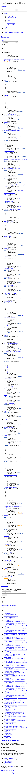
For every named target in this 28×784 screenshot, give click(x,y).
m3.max (5, 170)
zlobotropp (20, 233)
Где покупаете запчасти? (10, 114)
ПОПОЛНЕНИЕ (8, 576)
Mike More (20, 190)
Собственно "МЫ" (8, 221)
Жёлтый (6, 61)
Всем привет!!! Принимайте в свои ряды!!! (15, 184)
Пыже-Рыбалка (7, 460)
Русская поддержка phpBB (7, 770)
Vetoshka (6, 210)
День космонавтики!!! (9, 403)
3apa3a (19, 290)
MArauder (20, 166)
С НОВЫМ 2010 (8, 544)
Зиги (5, 132)
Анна (5, 517)
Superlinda (6, 361)
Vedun (19, 218)
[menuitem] (11, 16)
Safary (19, 384)
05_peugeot (6, 202)
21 (7, 372)
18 (7, 368)
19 (7, 369)
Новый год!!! (7, 256)
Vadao (5, 178)
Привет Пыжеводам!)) (9, 151)
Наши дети (6, 335)
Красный (6, 461)
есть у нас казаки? (8, 285)
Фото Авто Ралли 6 (8, 552)
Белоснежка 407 (8, 396)
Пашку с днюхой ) (8, 386)
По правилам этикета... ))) (10, 201)
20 (7, 370)
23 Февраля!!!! (7, 248)
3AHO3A (20, 533)
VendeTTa (6, 319)
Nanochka (6, 445)
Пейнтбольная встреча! (9, 193)
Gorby (19, 274)
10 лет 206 (6, 568)
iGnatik (6, 222)
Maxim (5, 302)
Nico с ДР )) (7, 435)
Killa (19, 400)
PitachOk (6, 380)
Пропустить (4, 6)
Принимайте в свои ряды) (10, 176)
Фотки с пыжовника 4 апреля (11, 527)
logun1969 (20, 245)
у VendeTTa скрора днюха (10, 475)
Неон (5, 344)
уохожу (5, 419)
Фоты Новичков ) (8, 325)
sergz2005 (6, 186)
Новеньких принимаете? (10, 359)
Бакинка (6, 237)
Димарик (6, 508)
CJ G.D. (20, 503)
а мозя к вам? (7, 515)
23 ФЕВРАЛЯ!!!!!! (8, 560)
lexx (5, 250)
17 (7, 366)
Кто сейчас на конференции (10, 740)
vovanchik (20, 111)
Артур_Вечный (22, 92)
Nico (19, 433)
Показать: (4, 589)
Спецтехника (7, 122)
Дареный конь (7, 236)
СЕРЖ (6, 81)
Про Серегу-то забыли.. (10, 317)
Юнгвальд (20, 119)
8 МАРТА (6, 536)
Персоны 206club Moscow (10, 487)
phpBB (12, 766)
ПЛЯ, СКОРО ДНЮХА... (10, 293)
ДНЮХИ (6, 95)
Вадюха (20, 472)
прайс (5, 411)
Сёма (6, 152)
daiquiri (5, 194)
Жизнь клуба (6, 37)
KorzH (19, 376)
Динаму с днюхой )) (9, 427)
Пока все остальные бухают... (11, 343)
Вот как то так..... (8, 378)
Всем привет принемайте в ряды (12, 168)
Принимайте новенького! (10, 138)
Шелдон (6, 123)
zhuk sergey (21, 70)
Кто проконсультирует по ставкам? (12, 130)
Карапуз (6, 140)
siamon (19, 206)
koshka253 (20, 574)
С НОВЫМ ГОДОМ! (9, 269)
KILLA (5, 395)
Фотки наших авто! (9, 301)
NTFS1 (5, 161)
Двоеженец (6, 115)
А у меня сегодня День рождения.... (13, 351)
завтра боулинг (7, 277)
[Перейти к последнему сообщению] (24, 70)
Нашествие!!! (7, 443)
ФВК (5, 80)
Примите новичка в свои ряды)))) (12, 209)
